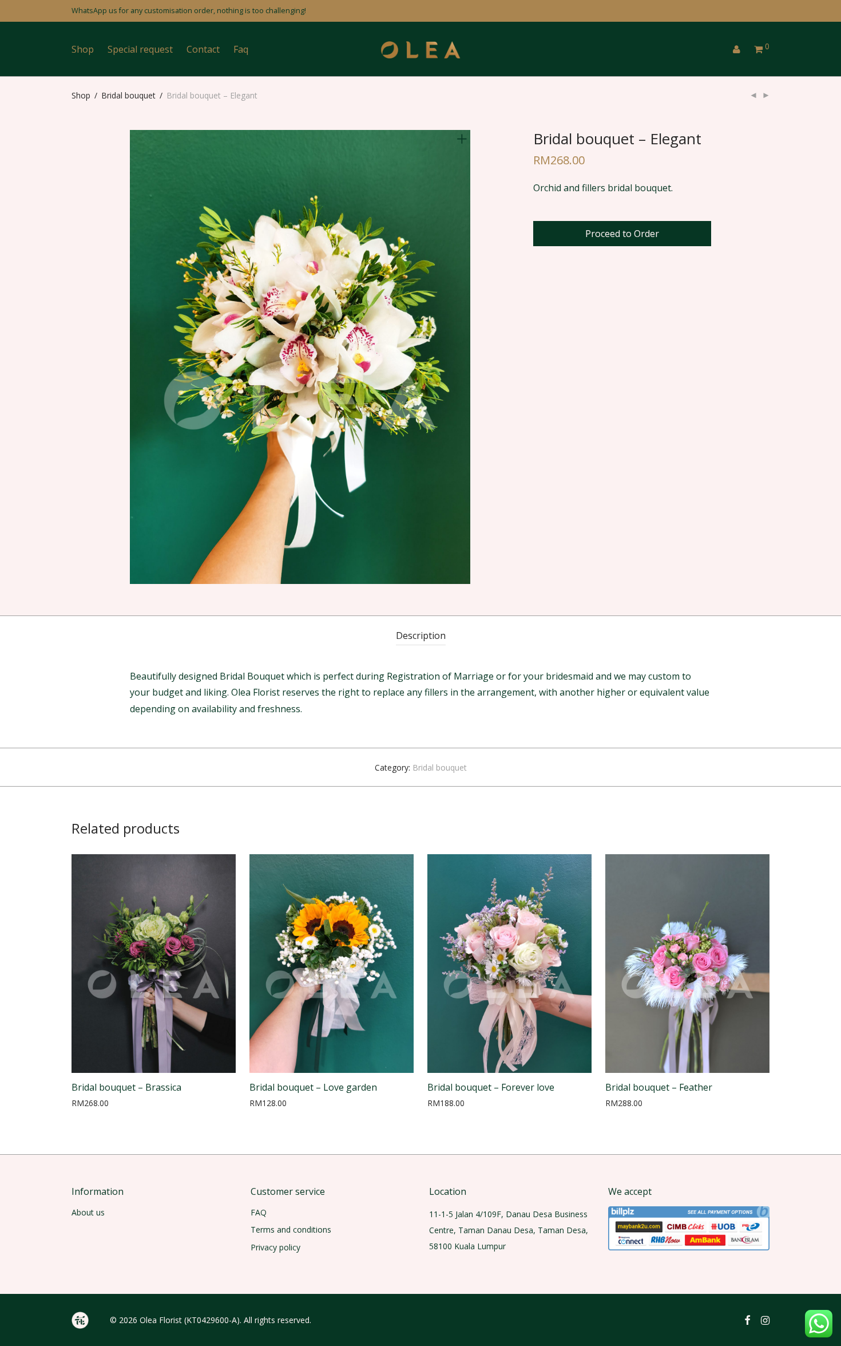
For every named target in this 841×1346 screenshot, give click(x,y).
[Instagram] (765, 1319)
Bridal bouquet (128, 95)
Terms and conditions (291, 1229)
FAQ (259, 1212)
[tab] (421, 635)
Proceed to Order (622, 233)
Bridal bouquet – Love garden (313, 1087)
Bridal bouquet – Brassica (126, 1087)
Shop (83, 49)
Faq (240, 49)
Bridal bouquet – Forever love (490, 1087)
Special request (140, 49)
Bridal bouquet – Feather (658, 1087)
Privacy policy (275, 1247)
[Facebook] (747, 1319)
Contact (203, 49)
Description (421, 635)
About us (88, 1212)
